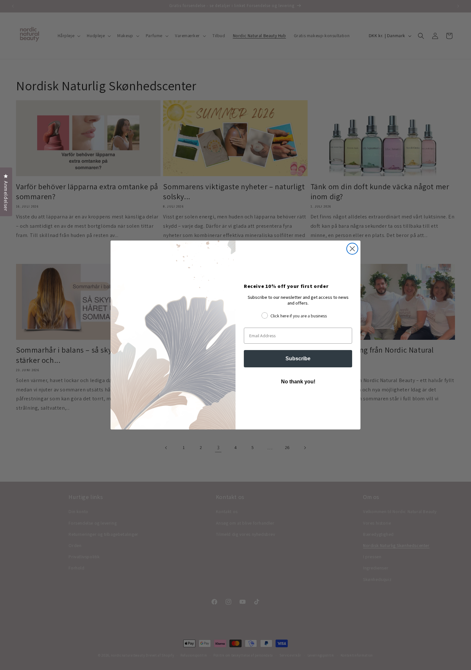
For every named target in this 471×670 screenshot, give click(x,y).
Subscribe (297, 358)
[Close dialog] (352, 248)
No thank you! (298, 381)
